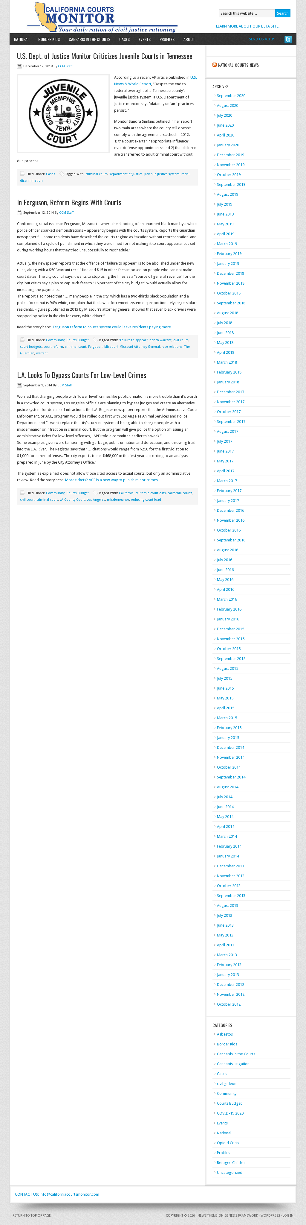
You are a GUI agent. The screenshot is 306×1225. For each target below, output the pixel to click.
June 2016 (225, 569)
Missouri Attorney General (140, 347)
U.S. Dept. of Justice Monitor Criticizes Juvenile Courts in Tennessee (104, 55)
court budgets (31, 347)
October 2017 (229, 411)
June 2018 (225, 332)
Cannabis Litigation (233, 1064)
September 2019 (231, 184)
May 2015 (225, 698)
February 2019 (229, 253)
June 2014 (225, 806)
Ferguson (95, 347)
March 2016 (227, 599)
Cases (124, 39)
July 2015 (224, 678)
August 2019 (227, 194)
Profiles (167, 39)
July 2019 (224, 204)
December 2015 (230, 629)
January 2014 (228, 856)
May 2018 (225, 342)
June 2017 (225, 451)
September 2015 (231, 658)
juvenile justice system (162, 174)
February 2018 (229, 372)
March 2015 (227, 718)
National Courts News (238, 65)
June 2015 (225, 688)
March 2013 (227, 955)
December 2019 (230, 155)
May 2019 (225, 224)
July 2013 (224, 915)
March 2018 (227, 362)
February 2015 (229, 727)
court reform (53, 347)
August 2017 (227, 431)
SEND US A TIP (261, 39)
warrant (42, 353)
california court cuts (150, 493)
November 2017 (230, 402)
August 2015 (227, 668)
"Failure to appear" (133, 340)
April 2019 (225, 234)
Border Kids (49, 39)
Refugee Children (232, 1162)
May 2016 (225, 579)
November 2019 (230, 165)
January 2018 (228, 382)
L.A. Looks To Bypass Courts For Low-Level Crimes (81, 374)
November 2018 (230, 283)
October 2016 (229, 530)
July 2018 (224, 323)
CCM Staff (65, 66)
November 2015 (230, 639)
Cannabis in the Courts (89, 39)
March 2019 (227, 244)
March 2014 (227, 836)
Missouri (111, 347)
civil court (180, 340)
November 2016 (230, 520)
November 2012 (230, 994)
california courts (180, 493)
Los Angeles (96, 500)
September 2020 (231, 95)
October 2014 (229, 767)
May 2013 (225, 935)
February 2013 (229, 965)
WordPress (270, 1216)
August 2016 (227, 550)
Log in (288, 1216)
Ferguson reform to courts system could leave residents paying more (112, 327)
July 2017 (224, 441)
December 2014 (230, 747)
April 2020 (225, 135)
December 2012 (230, 984)
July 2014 (224, 797)
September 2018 (231, 303)
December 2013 (230, 866)
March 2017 (227, 481)
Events (145, 39)
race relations (172, 347)
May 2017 (225, 461)
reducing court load (146, 500)
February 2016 (229, 609)
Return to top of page (32, 1216)
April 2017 (225, 471)
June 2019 (225, 214)
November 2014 (230, 757)
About (187, 39)
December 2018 (230, 273)
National (21, 39)
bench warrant (160, 340)
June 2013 (225, 925)
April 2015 (225, 708)
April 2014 (225, 826)
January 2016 (228, 619)
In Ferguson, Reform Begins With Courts (69, 202)
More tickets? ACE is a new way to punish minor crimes (111, 480)
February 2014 (229, 846)
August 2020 (227, 105)
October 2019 (229, 174)
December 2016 (230, 510)
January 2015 (228, 737)
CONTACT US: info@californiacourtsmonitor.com (57, 1194)
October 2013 (229, 886)
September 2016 (231, 540)
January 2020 (228, 145)
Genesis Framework (241, 1216)
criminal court (96, 174)
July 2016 (224, 560)
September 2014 (231, 777)
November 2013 (230, 876)
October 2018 (229, 293)
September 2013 (231, 895)
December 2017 (230, 392)
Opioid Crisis (228, 1143)
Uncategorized (229, 1172)
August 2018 (227, 313)
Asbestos (225, 1034)
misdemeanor (118, 500)
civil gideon (226, 1083)
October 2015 (229, 648)
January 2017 (228, 500)
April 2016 (225, 589)
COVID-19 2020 (230, 1113)
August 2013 (227, 905)
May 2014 (225, 816)
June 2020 (225, 125)
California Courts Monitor (79, 16)
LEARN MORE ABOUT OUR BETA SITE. (247, 26)
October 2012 (229, 1004)
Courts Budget (77, 340)
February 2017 (229, 490)
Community (55, 340)
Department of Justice (126, 174)
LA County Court (72, 500)
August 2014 (227, 787)
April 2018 (225, 352)
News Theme (208, 1216)
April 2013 (225, 945)
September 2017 (231, 421)
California (126, 493)
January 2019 (228, 263)
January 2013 (228, 974)
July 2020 (224, 115)
